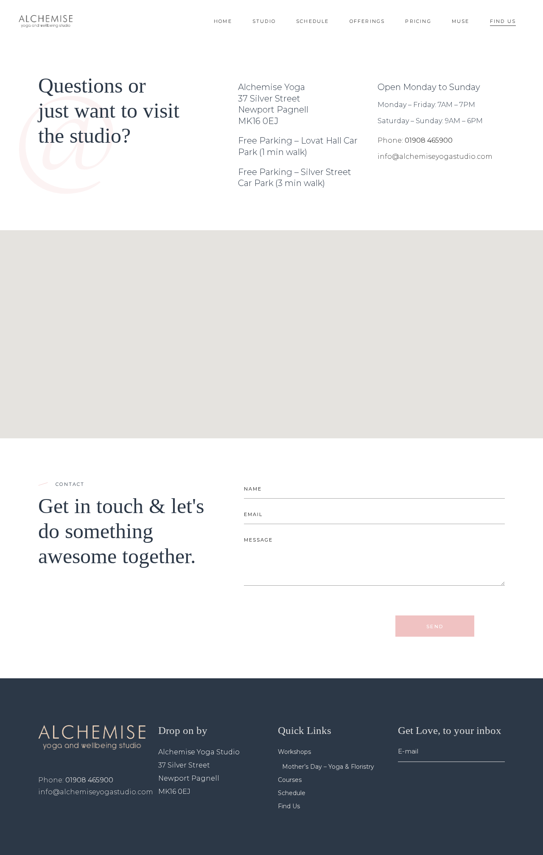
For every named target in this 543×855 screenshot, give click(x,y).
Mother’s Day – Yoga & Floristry (328, 766)
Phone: (391, 140)
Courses (290, 780)
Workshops (294, 752)
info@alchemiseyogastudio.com (435, 156)
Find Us (289, 806)
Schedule (291, 793)
